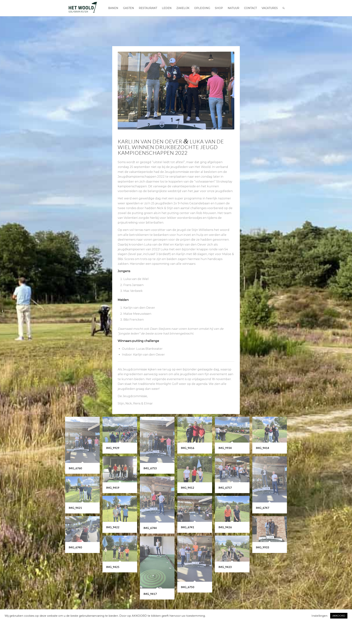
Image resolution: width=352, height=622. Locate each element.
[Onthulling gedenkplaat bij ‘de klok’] (3, 311)
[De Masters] (349, 311)
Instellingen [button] (319, 615)
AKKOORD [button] (338, 615)
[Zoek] (283, 8)
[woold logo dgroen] (82, 8)
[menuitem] (113, 8)
